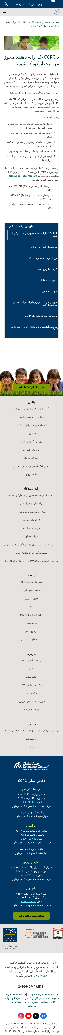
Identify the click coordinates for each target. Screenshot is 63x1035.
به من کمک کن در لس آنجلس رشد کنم (31, 466)
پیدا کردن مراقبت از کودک (31, 417)
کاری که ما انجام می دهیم (31, 660)
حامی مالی (31, 739)
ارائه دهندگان (37, 22)
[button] (53, 1)
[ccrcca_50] (57, 12)
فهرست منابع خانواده (31, 590)
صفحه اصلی (52, 22)
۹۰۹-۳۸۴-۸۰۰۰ (29, 875)
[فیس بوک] (43, 1016)
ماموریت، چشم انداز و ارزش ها (31, 701)
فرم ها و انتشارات (48, 280)
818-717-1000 (28, 802)
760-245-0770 (28, 901)
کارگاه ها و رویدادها (47, 269)
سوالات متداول (50, 291)
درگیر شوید (31, 623)
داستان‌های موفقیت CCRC (31, 582)
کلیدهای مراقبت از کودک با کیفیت (31, 425)
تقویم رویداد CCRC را (48, 172)
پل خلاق (31, 606)
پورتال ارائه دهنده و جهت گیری (42, 258)
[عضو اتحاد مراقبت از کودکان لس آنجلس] (36, 933)
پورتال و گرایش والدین (31, 441)
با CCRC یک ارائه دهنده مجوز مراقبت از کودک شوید (34, 235)
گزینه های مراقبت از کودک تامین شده (31, 408)
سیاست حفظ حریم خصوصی (42, 994)
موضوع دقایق (31, 631)
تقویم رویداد (31, 433)
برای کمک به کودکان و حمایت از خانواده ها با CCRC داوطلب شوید (31, 730)
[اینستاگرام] (21, 1016)
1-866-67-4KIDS (30, 986)
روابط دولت (31, 677)
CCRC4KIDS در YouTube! (31, 615)
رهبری (32, 668)
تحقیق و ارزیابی (31, 598)
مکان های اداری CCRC (31, 685)
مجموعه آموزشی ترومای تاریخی (40, 316)
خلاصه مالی (31, 693)
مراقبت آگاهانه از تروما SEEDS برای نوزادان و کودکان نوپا (34, 328)
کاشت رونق (31, 474)
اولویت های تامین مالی (31, 639)
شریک (32, 747)
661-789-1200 (28, 839)
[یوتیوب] (28, 1016)
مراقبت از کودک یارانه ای (44, 247)
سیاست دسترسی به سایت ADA (31, 1002)
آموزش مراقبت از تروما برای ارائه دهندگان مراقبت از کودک (35, 303)
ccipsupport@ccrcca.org (23, 176)
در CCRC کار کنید (31, 709)
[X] (36, 1016)
